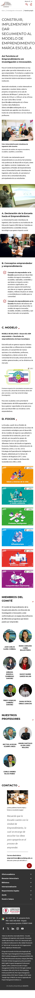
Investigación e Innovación (14, 10)
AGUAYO (25, 986)
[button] (4, 826)
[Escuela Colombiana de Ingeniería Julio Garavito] (6, 4)
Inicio (3, 10)
